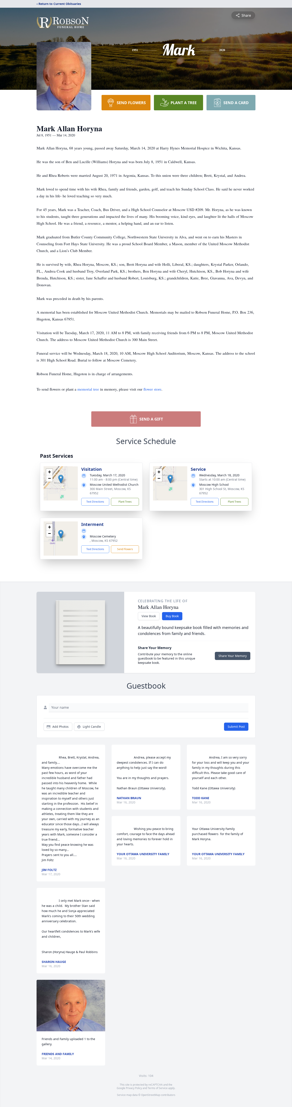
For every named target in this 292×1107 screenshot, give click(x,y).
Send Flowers (125, 549)
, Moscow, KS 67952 (104, 541)
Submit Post (236, 727)
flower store (152, 389)
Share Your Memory (232, 656)
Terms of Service (158, 1088)
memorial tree (88, 389)
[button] (60, 479)
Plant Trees (125, 501)
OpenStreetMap (150, 1095)
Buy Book (172, 616)
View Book (149, 616)
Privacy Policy (134, 1088)
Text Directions (95, 501)
